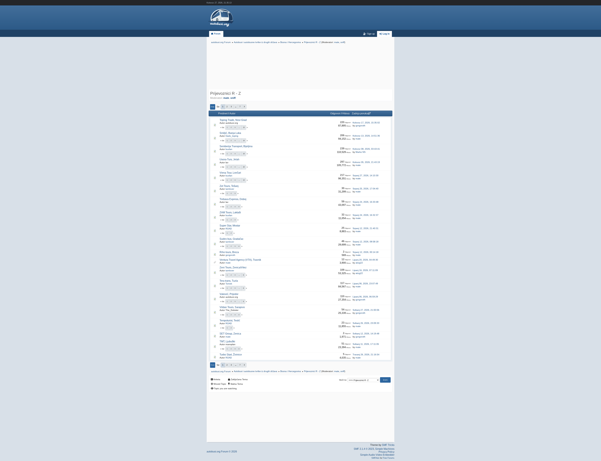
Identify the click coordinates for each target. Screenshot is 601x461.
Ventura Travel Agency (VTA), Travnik (240, 259)
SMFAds (375, 458)
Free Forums (388, 458)
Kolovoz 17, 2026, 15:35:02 (366, 122)
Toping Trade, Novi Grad (233, 120)
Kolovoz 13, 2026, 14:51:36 (366, 135)
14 (244, 140)
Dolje (212, 107)
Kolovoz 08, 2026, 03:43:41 (366, 149)
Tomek (229, 283)
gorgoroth (360, 125)
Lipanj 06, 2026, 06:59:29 (365, 296)
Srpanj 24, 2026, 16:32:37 (365, 215)
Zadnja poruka (360, 113)
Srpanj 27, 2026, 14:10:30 (365, 175)
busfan (229, 149)
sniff (342, 42)
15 (244, 127)
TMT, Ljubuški (227, 341)
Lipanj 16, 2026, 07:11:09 (365, 270)
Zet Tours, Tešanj (229, 186)
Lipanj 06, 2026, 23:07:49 (365, 283)
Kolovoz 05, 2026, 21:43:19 (366, 162)
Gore (212, 365)
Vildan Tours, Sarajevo (232, 307)
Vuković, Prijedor (229, 294)
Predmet (223, 113)
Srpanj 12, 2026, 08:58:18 (365, 241)
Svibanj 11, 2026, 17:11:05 (366, 344)
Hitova (345, 113)
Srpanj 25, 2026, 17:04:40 (365, 188)
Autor (232, 113)
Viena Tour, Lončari (230, 172)
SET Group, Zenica (230, 333)
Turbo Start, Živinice (231, 354)
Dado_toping (232, 136)
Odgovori (335, 113)
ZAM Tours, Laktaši (230, 212)
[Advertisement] (300, 67)
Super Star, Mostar (230, 225)
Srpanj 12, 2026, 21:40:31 (365, 228)
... (235, 107)
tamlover (230, 189)
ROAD (229, 228)
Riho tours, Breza (229, 252)
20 (244, 167)
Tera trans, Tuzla (229, 280)
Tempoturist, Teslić (230, 320)
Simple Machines (384, 449)
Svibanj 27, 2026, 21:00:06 (366, 310)
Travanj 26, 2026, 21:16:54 (366, 354)
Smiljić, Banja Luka (230, 133)
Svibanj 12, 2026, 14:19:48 (366, 333)
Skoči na (342, 380)
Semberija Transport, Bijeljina (236, 146)
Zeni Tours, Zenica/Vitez (233, 267)
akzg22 (359, 262)
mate (336, 42)
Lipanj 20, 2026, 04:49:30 (365, 259)
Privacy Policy (386, 452)
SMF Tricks (388, 445)
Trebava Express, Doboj (233, 199)
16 (244, 154)
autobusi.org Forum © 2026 (222, 451)
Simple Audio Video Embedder (377, 454)
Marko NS (360, 152)
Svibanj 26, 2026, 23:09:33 (366, 323)
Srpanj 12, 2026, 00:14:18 (365, 252)
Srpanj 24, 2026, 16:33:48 (365, 202)
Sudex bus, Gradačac (232, 239)
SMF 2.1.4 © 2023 (364, 449)
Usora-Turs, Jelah (229, 159)
